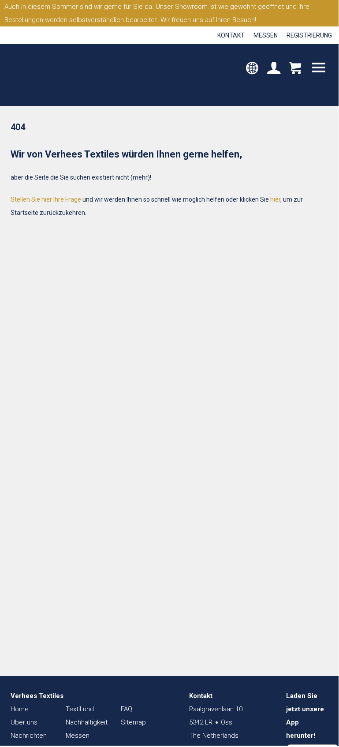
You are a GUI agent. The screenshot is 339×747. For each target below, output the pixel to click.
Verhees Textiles (47, 75)
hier (275, 199)
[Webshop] (295, 69)
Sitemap (133, 722)
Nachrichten (29, 735)
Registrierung (309, 35)
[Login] (273, 69)
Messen (265, 35)
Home (20, 709)
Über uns (24, 722)
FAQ (126, 709)
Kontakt (231, 35)
